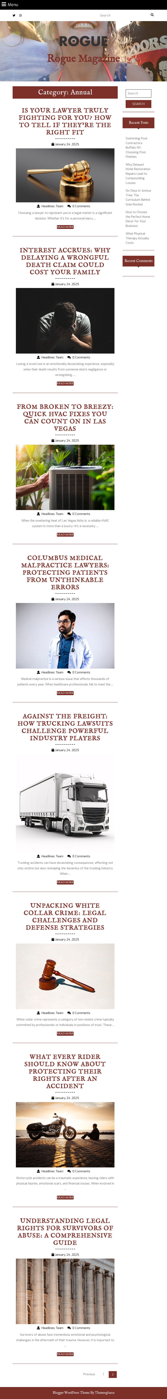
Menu (13, 5)
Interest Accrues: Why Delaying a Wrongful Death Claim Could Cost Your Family (65, 261)
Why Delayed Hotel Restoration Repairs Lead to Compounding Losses (138, 174)
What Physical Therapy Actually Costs (137, 238)
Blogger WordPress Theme (71, 1393)
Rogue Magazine (83, 59)
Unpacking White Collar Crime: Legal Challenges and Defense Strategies (65, 917)
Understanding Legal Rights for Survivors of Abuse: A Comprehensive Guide (65, 1232)
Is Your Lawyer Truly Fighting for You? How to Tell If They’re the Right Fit (65, 122)
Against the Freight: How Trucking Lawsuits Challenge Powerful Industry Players (65, 727)
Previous (89, 1374)
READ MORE (65, 227)
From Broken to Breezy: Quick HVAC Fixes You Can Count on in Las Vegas (65, 418)
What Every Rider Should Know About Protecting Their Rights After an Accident (65, 1071)
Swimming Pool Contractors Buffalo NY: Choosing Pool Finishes (136, 147)
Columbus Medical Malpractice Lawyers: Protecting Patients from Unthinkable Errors (65, 572)
